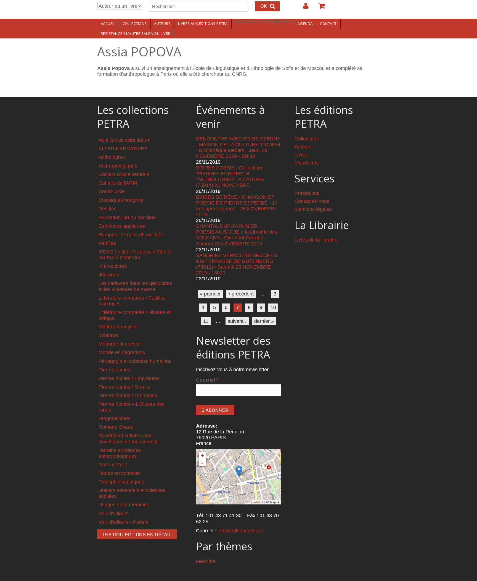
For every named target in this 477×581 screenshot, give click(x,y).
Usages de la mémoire (123, 504)
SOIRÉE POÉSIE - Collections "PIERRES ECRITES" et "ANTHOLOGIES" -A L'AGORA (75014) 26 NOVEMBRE (230, 176)
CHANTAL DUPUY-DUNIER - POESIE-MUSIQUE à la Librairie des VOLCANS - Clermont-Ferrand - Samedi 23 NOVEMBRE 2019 (236, 234)
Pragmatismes (114, 418)
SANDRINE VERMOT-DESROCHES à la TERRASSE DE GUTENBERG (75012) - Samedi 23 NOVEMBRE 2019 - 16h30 (236, 264)
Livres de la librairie (316, 240)
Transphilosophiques (121, 482)
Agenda (305, 23)
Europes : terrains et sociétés (131, 234)
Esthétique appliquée (122, 226)
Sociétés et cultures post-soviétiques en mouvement (128, 438)
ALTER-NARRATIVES (123, 148)
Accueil (108, 23)
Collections (135, 23)
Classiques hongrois (121, 200)
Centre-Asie (112, 191)
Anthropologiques (118, 166)
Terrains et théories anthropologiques (120, 453)
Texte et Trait (113, 464)
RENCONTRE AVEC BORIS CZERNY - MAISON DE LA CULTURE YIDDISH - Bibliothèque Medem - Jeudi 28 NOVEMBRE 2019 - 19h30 (238, 147)
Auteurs (162, 23)
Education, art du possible (127, 217)
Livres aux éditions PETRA (203, 23)
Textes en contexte (119, 473)
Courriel (207, 380)
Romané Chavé (116, 427)
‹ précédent (241, 294)
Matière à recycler (118, 326)
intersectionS (113, 266)
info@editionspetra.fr (240, 530)
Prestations (307, 193)
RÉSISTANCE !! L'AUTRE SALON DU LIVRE (135, 33)
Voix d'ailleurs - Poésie (123, 522)
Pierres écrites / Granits (124, 387)
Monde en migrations (122, 352)
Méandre (108, 335)
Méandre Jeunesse (120, 344)
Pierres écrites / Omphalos (128, 395)
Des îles (107, 208)
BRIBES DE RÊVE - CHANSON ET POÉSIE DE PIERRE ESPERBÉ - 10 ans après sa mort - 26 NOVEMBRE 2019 (236, 205)
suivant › (237, 321)
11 (205, 321)
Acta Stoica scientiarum (124, 140)
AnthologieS (112, 157)
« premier (210, 294)
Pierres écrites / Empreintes (129, 378)
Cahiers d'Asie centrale (124, 174)
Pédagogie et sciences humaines (135, 361)
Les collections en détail (137, 534)
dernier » (264, 321)
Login (303, 8)
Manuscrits (307, 163)
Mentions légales (313, 209)
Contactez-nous (312, 201)
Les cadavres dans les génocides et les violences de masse (135, 286)
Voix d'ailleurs (114, 513)
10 (273, 307)
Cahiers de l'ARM (118, 183)
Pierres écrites (114, 370)
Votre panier (319, 8)
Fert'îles (107, 243)
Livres (301, 155)
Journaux (109, 275)
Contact (328, 23)
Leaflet (255, 502)
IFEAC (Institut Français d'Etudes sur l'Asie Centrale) (135, 254)
